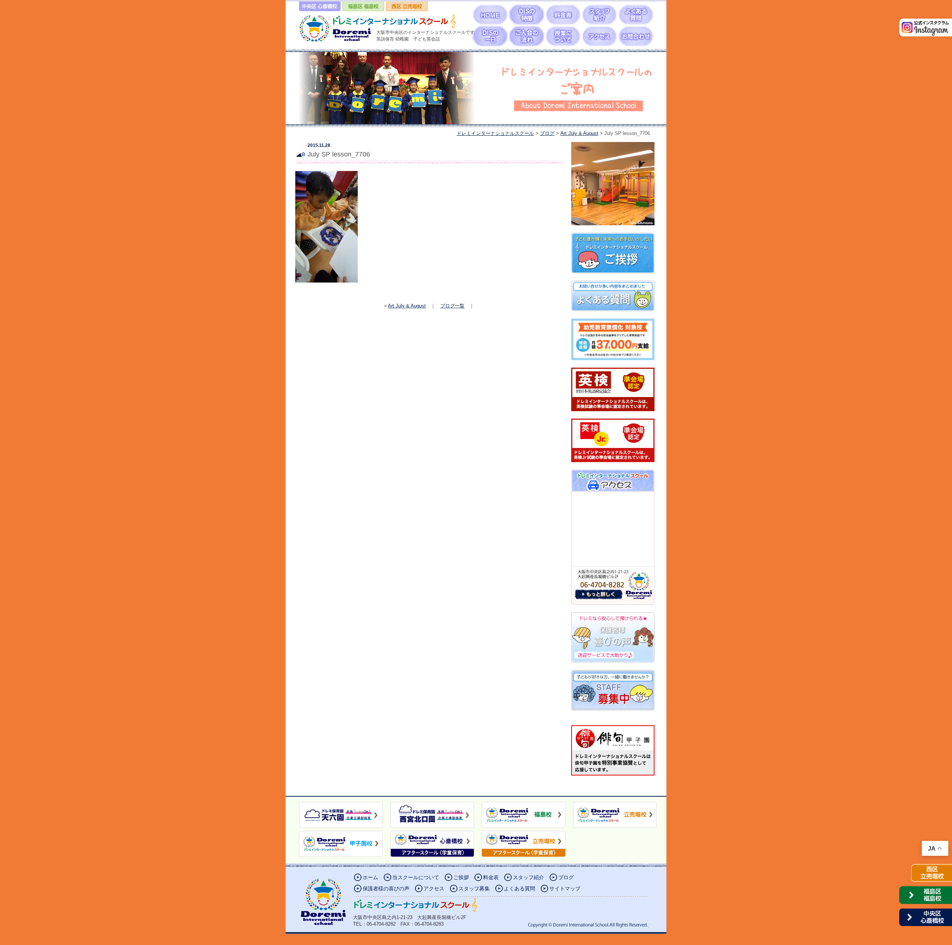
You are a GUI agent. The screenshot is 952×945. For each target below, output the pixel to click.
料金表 (491, 877)
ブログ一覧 (452, 306)
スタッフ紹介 (528, 877)
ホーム (370, 877)
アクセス (434, 888)
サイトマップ (564, 888)
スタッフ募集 (474, 888)
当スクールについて (415, 877)
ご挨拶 (461, 877)
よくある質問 (519, 888)
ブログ (566, 877)
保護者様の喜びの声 (386, 888)
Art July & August (407, 306)
